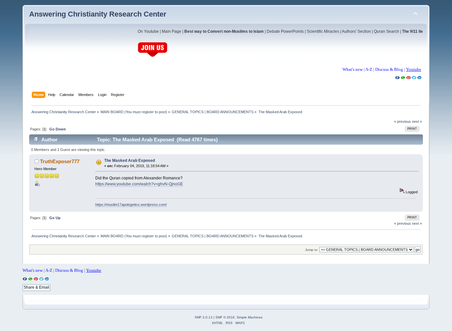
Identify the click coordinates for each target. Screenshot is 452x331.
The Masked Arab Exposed (129, 160)
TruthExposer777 (59, 161)
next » (417, 121)
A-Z (368, 69)
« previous (402, 121)
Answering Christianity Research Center (97, 14)
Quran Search (386, 31)
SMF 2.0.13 (203, 317)
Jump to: (311, 250)
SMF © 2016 (225, 317)
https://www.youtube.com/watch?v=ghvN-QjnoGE (139, 184)
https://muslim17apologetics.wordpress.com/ (131, 205)
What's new (352, 69)
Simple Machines (249, 317)
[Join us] (152, 56)
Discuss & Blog (389, 69)
